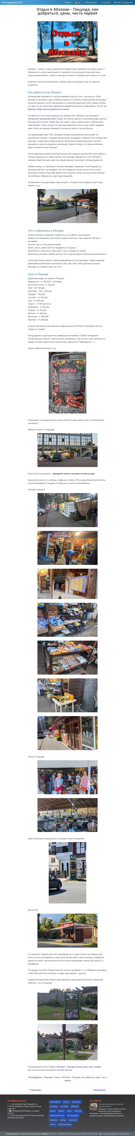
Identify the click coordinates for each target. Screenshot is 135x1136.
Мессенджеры (72, 1115)
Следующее (35, 1090)
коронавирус (55, 1102)
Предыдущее (99, 1090)
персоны (78, 1111)
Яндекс (61, 1111)
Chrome (63, 1120)
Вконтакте (73, 1120)
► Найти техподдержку (124, 2)
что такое (64, 1106)
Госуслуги (76, 1102)
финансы (74, 1106)
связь (69, 1111)
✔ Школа (67, 2)
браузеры (53, 1120)
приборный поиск (57, 1115)
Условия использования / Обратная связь (115, 1134)
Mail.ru (53, 1124)
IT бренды (53, 1106)
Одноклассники (65, 1124)
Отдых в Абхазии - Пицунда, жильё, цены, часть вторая (75, 1067)
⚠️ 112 (77, 2)
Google (66, 1102)
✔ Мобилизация (90, 2)
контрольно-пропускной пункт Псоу (45, 119)
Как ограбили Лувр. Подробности (25, 1104)
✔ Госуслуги (105, 2)
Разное (52, 1111)
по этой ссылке (64, 1070)
